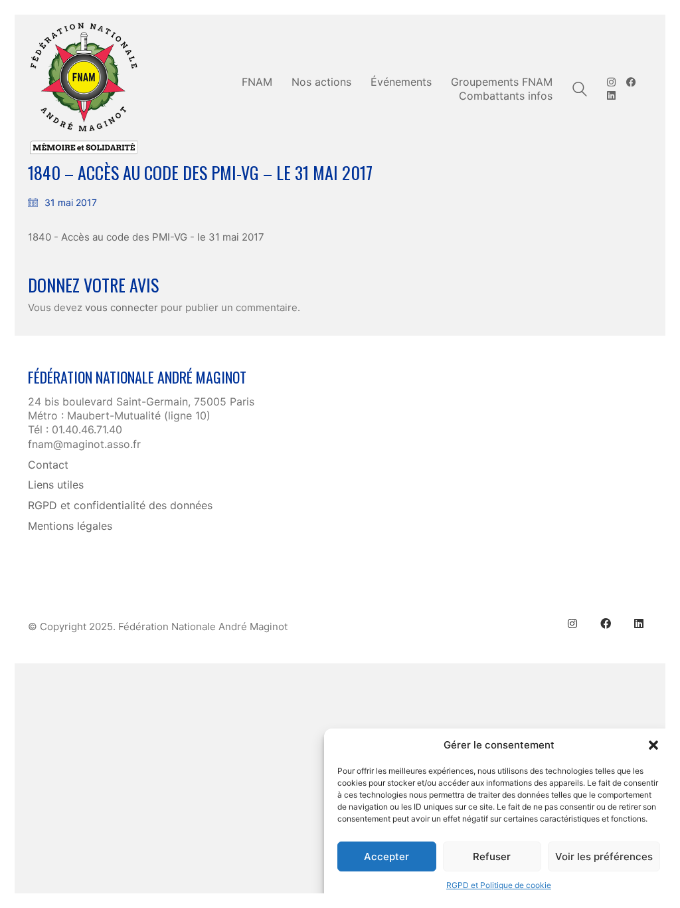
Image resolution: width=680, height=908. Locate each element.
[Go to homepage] (84, 89)
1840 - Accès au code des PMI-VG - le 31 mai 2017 (146, 237)
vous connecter (121, 307)
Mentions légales (70, 525)
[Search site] (579, 91)
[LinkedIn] (639, 623)
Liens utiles (56, 484)
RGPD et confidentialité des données (120, 505)
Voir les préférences (604, 856)
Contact (48, 464)
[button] (653, 745)
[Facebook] (605, 623)
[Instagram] (572, 623)
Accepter (386, 856)
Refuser (492, 856)
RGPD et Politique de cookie (498, 885)
